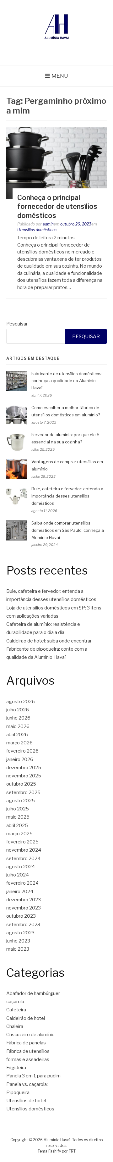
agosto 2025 (20, 800)
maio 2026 (18, 726)
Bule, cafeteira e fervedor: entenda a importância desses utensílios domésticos (67, 496)
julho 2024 (17, 875)
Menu (59, 76)
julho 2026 (17, 710)
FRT (72, 1151)
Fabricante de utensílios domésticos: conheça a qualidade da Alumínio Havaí (66, 381)
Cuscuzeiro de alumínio (30, 1034)
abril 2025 (17, 825)
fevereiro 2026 (22, 751)
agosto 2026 (20, 701)
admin (48, 224)
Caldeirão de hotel (25, 1018)
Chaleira (14, 1026)
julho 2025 (17, 809)
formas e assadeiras (27, 1059)
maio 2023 (17, 949)
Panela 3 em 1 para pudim (33, 1076)
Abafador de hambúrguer (33, 993)
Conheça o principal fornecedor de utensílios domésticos (57, 206)
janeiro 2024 (19, 891)
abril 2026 (17, 734)
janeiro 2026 (19, 759)
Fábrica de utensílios (28, 1051)
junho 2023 (18, 941)
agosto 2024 (20, 867)
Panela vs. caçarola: (27, 1084)
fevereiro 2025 (22, 842)
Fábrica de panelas (26, 1043)
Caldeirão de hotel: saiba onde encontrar (49, 641)
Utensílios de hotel (26, 1101)
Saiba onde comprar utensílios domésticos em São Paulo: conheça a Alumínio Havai (67, 530)
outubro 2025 (21, 784)
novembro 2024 (23, 850)
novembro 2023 (23, 908)
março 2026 (19, 743)
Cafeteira (16, 1010)
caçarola (15, 1001)
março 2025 (19, 834)
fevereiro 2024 (22, 883)
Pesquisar (17, 324)
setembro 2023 (23, 924)
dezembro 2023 (23, 900)
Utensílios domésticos (36, 229)
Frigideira (16, 1067)
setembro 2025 (23, 792)
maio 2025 (18, 817)
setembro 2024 (23, 858)
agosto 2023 (20, 933)
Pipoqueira (18, 1092)
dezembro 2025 (23, 767)
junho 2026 (18, 718)
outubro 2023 (21, 916)
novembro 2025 (23, 776)
